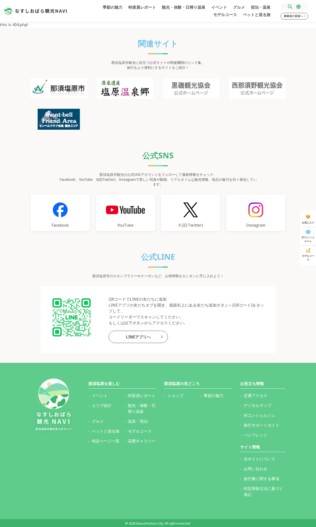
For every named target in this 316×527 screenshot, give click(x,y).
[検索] (290, 6)
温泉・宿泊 (138, 421)
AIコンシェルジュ (259, 415)
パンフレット (255, 435)
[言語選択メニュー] (298, 6)
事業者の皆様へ (293, 16)
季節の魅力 (112, 7)
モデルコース (225, 14)
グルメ (239, 7)
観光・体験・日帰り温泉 (183, 7)
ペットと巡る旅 (257, 14)
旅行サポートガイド (261, 425)
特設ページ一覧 (105, 441)
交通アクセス (255, 395)
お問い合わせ (255, 469)
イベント (219, 7)
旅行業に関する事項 (261, 478)
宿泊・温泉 (261, 7)
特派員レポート (142, 7)
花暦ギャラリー (142, 441)
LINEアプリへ (138, 337)
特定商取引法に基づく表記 (263, 491)
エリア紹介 (102, 405)
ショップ (175, 395)
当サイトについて (259, 459)
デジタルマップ (257, 405)
